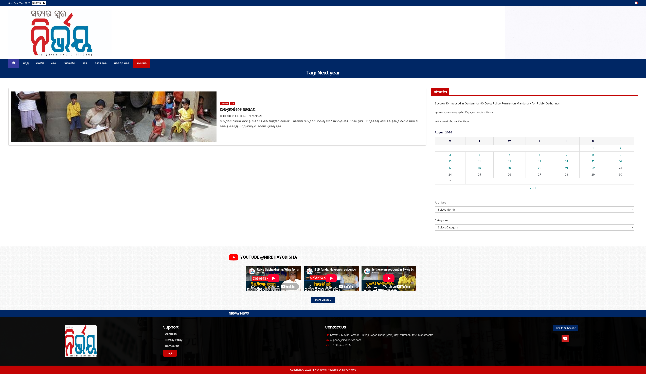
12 (509, 161)
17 (450, 168)
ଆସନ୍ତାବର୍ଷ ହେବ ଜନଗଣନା (238, 109)
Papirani (257, 116)
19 (509, 168)
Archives (440, 202)
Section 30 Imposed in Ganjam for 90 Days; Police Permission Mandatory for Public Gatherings (497, 103)
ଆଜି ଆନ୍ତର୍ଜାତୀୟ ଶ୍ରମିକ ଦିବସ (452, 121)
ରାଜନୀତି (40, 63)
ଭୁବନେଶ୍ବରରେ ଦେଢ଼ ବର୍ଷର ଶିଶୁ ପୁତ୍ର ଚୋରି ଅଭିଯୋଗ (464, 112)
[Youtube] (565, 338)
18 (479, 168)
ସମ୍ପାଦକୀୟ (69, 63)
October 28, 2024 (234, 116)
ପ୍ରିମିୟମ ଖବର (122, 63)
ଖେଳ (85, 63)
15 (593, 161)
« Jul (533, 188)
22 (593, 168)
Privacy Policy (173, 340)
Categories (441, 220)
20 (539, 168)
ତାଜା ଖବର (224, 104)
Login (170, 353)
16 (620, 161)
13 (539, 161)
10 (450, 161)
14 (566, 161)
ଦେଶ (53, 63)
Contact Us (172, 346)
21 (566, 168)
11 (479, 161)
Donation (171, 334)
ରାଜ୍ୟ (26, 63)
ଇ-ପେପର (142, 63)
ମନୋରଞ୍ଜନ (101, 63)
